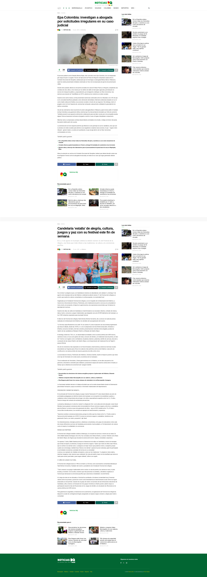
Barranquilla (77, 8)
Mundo (116, 8)
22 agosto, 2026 (104, 532)
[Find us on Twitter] (66, 8)
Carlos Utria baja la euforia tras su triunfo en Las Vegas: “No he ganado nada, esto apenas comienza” (141, 47)
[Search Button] (149, 8)
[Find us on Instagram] (69, 8)
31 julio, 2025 (76, 30)
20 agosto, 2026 (104, 545)
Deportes (125, 8)
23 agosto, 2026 (73, 196)
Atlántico (88, 8)
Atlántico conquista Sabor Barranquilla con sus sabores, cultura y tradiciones (80, 377)
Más (132, 8)
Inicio (58, 13)
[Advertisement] (136, 90)
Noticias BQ (67, 30)
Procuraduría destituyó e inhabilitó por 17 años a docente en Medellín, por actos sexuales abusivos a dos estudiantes (108, 203)
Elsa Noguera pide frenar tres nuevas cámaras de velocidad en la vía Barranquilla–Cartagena (85, 380)
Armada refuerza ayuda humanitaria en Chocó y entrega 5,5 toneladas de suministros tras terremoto (87, 145)
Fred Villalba (147, 571)
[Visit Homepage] (103, 3)
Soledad (98, 8)
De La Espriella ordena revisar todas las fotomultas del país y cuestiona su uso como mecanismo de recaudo (141, 23)
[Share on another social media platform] (116, 70)
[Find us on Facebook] (63, 8)
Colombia (107, 8)
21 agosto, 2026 (137, 63)
